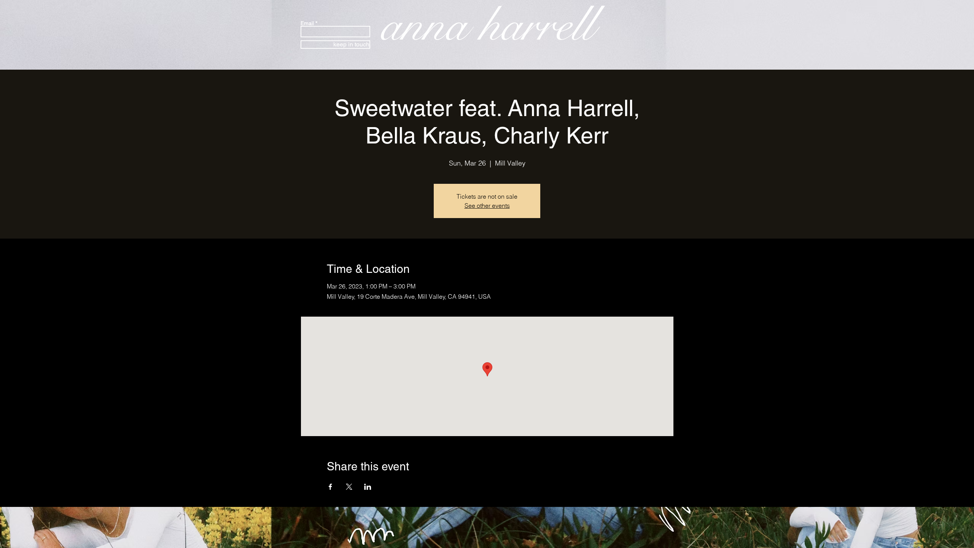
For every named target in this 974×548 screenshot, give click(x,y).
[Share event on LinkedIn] (367, 487)
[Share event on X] (349, 487)
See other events (487, 205)
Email (307, 23)
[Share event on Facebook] (330, 487)
